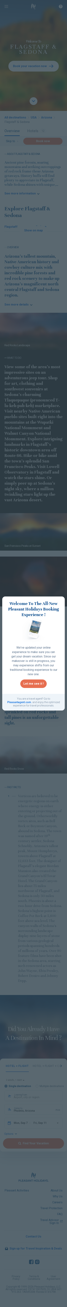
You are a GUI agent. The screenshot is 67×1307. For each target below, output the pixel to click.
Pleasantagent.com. (19, 702)
